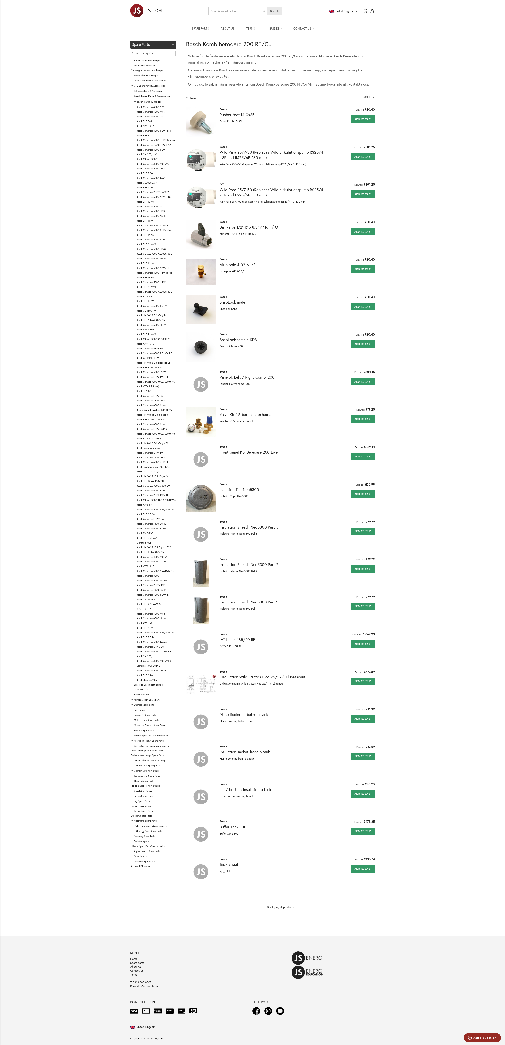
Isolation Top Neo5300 (239, 489)
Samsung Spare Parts (144, 836)
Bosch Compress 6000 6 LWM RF (153, 462)
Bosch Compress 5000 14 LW (151, 324)
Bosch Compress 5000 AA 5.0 (152, 580)
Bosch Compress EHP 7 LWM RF (152, 429)
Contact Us (136, 970)
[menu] (252, 28)
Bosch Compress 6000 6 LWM (152, 405)
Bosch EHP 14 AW (145, 234)
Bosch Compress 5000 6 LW (151, 149)
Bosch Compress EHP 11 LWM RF (153, 192)
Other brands (140, 856)
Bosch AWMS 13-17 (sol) (149, 438)
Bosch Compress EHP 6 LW (150, 348)
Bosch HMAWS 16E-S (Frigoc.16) (153, 476)
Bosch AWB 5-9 (144, 504)
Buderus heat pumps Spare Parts (147, 755)
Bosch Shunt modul (146, 329)
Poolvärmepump (142, 841)
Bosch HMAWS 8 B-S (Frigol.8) (152, 315)
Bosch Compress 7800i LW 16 (151, 589)
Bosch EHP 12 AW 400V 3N (150, 481)
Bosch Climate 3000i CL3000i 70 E (154, 339)
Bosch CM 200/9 (145, 533)
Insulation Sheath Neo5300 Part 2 (249, 564)
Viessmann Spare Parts (145, 820)
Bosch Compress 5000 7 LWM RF (153, 268)
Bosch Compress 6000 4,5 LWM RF (154, 353)
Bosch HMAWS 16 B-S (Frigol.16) (153, 414)
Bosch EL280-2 (144, 391)
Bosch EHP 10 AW (145, 201)
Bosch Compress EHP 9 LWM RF (152, 495)
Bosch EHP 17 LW (145, 301)
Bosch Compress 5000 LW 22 (151, 670)
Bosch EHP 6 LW (145, 627)
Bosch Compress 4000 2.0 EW (152, 556)
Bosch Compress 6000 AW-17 (151, 258)
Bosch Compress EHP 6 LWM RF (152, 376)
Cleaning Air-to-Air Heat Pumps (147, 70)
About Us (135, 966)
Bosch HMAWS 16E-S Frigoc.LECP (154, 547)
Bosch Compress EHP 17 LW (150, 646)
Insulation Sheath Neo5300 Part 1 (249, 602)
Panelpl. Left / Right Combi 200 (247, 377)
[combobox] (237, 11)
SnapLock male (232, 302)
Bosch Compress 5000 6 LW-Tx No (154, 130)
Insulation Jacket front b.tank (245, 752)
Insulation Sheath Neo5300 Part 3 (249, 527)
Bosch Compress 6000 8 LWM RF (153, 594)
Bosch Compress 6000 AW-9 (151, 178)
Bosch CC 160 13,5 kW (148, 357)
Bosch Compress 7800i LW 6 (151, 400)
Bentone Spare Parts (144, 730)
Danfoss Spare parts (144, 704)
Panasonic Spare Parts (145, 715)
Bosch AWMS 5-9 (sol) (148, 386)
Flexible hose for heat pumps (145, 785)
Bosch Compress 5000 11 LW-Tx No (154, 272)
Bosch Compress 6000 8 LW (151, 490)
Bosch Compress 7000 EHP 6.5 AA (154, 144)
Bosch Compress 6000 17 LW (151, 116)
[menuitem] (200, 28)
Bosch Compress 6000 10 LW (151, 561)
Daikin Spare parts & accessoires (150, 825)
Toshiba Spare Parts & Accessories (151, 735)
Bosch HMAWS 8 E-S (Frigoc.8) (152, 443)
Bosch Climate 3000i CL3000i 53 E (154, 291)
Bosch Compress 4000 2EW (150, 107)
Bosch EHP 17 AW (145, 277)
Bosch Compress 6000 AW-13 (151, 215)
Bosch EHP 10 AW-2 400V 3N (151, 419)
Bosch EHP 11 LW (145, 220)
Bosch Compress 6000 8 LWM (152, 528)
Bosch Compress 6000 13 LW (151, 618)
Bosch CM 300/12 (146, 656)
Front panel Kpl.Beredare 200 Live (249, 452)
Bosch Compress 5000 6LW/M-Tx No (155, 509)
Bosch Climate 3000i (147, 159)
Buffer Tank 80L (233, 827)
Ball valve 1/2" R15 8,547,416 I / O (249, 227)
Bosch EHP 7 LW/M (146, 286)
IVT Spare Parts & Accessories (149, 90)
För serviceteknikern (141, 805)
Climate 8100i (141, 689)
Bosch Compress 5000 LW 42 (151, 249)
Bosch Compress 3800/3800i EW (153, 485)
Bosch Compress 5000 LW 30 (151, 168)
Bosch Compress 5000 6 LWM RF (153, 225)
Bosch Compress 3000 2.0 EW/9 (153, 163)
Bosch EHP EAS (144, 121)
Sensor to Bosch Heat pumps (148, 684)
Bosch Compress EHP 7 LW (150, 395)
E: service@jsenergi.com (144, 986)
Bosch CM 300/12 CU (147, 154)
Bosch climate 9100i (147, 679)
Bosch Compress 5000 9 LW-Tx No (154, 230)
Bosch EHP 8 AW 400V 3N (150, 367)
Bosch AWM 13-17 (145, 343)
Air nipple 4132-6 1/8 (238, 264)
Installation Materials (144, 65)
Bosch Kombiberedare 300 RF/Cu (153, 466)
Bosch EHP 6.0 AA (146, 514)
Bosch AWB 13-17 (145, 566)
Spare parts (137, 963)
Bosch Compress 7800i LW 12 (151, 523)
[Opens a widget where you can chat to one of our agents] (482, 1038)
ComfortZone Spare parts (147, 765)
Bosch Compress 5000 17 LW (151, 372)
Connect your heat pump (146, 770)
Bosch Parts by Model (149, 101)
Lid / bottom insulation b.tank (245, 789)
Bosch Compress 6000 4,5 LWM (153, 305)
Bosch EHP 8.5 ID (145, 637)
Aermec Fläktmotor (140, 866)
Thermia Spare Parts (144, 780)
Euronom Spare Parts (141, 815)
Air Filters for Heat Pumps (147, 60)
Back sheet (229, 864)
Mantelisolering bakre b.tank (244, 714)
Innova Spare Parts (143, 810)
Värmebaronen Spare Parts (147, 699)
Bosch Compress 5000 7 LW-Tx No (154, 197)
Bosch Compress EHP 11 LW (150, 518)
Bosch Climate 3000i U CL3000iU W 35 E (158, 381)
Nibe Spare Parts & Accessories (150, 80)
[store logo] (146, 11)
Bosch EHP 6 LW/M (146, 244)
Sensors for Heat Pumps (146, 75)
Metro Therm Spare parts (146, 720)
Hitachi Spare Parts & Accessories (148, 846)
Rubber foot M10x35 (237, 114)
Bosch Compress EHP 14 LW (150, 585)
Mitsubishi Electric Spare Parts (149, 725)
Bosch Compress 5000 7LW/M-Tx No (155, 571)
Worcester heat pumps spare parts (151, 745)
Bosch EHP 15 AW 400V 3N (150, 552)
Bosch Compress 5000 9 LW (151, 239)
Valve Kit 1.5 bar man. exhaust (245, 414)
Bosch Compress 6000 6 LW (151, 424)
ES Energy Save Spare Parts (148, 831)
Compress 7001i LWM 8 (148, 665)
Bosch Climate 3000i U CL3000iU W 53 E (158, 433)
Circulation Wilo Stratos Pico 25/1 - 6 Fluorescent (263, 677)
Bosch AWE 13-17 (145, 125)
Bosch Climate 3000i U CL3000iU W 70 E (158, 500)
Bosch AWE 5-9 (144, 623)
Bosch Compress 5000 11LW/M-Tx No (156, 140)
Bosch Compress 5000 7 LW (151, 206)
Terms (133, 974)
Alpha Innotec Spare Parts (147, 851)
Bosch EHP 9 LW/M (146, 334)
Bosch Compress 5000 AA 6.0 (152, 642)
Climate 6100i (144, 542)
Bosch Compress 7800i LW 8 (151, 457)
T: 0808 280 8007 (140, 982)
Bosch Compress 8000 (148, 575)
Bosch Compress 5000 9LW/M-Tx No (155, 632)
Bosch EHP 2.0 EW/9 (147, 537)
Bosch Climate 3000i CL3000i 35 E (154, 253)
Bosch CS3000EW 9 (147, 182)
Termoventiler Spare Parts (147, 775)
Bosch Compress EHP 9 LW (150, 452)
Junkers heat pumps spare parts (147, 750)
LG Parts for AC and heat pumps (150, 760)
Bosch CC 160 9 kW (146, 310)
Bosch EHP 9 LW (145, 187)
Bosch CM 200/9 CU (147, 599)
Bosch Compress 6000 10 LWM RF (154, 651)
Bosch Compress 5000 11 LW (151, 282)
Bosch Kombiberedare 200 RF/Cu (155, 410)
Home (133, 959)
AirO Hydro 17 (144, 608)
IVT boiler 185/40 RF (237, 639)
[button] (369, 97)
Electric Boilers (141, 694)
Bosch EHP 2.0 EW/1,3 (148, 471)
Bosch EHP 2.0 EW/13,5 (149, 604)
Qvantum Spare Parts (144, 861)
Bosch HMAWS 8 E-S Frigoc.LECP (153, 362)
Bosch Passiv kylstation (148, 447)
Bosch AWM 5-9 (145, 296)
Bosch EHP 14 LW (145, 263)
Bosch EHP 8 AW (145, 173)
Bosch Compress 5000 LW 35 (151, 211)
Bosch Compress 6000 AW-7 (151, 111)
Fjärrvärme (139, 709)
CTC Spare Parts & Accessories (149, 85)
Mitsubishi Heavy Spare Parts (149, 740)
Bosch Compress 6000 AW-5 (151, 613)
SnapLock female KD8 (238, 339)
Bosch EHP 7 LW (145, 135)
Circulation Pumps (143, 790)
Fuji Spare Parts (142, 801)
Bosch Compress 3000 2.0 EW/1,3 (154, 661)
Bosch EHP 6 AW (145, 675)
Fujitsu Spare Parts (143, 795)
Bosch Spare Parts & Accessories (152, 95)
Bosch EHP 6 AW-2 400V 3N (151, 320)
